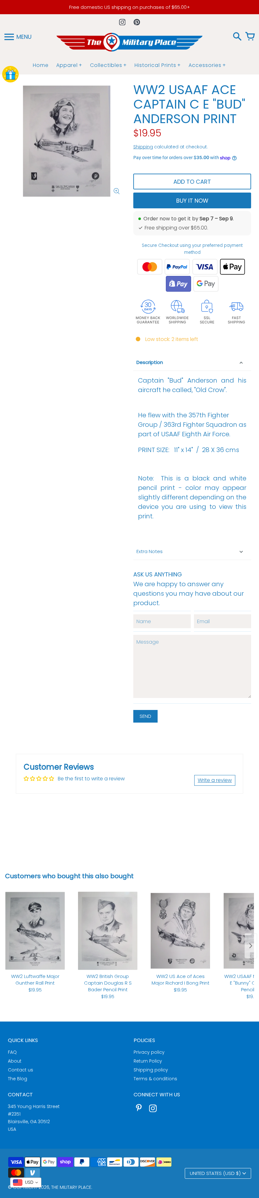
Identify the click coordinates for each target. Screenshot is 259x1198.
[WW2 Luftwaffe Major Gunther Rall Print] (35, 930)
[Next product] (250, 945)
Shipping (143, 147)
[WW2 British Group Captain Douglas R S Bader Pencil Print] (107, 930)
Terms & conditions (155, 1079)
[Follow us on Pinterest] (136, 22)
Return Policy (148, 1061)
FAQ (12, 1052)
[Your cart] (250, 37)
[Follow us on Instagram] (122, 22)
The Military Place (71, 1187)
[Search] (237, 37)
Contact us (20, 1070)
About (14, 1061)
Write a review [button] (215, 780)
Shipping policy (151, 1070)
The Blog (17, 1079)
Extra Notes (149, 551)
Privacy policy (149, 1052)
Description (149, 362)
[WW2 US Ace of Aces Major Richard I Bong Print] (180, 930)
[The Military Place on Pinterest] (139, 1109)
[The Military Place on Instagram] (153, 1109)
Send (145, 716)
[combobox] (25, 1182)
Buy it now (192, 201)
